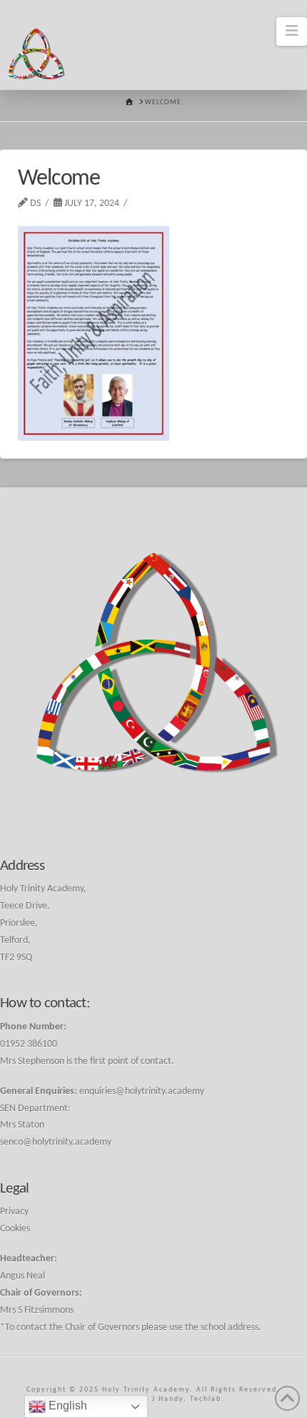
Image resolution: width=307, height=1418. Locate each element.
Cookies (15, 1228)
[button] (291, 31)
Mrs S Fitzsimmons (37, 1310)
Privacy (14, 1211)
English (66, 1405)
